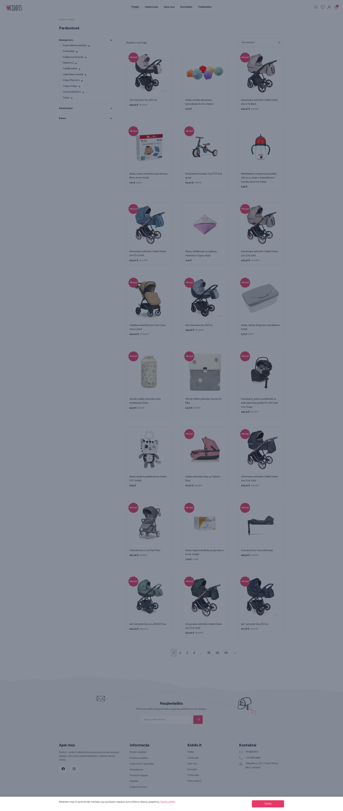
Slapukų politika (167, 802)
